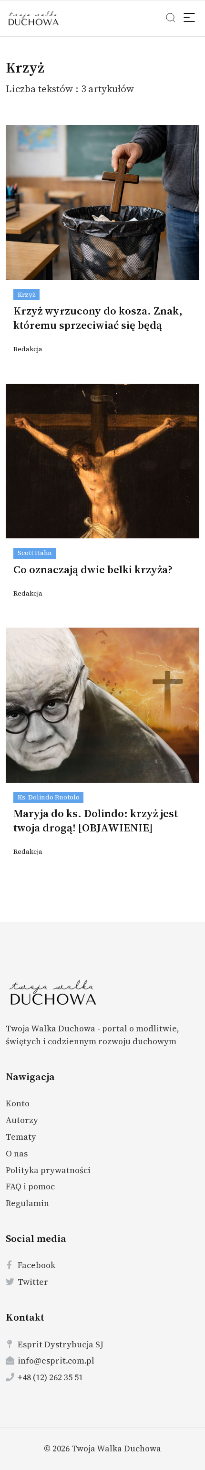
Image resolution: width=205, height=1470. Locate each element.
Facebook (36, 1265)
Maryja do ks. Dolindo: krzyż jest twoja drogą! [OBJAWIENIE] (95, 820)
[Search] (190, 19)
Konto (18, 1103)
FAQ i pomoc (30, 1186)
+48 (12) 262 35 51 (50, 1377)
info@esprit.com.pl (56, 1360)
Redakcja (27, 349)
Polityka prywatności (48, 1170)
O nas (17, 1153)
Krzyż (27, 294)
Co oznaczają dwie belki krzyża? (93, 569)
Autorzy (22, 1120)
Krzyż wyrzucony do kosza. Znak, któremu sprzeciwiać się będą (98, 318)
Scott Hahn (35, 552)
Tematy (21, 1137)
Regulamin (27, 1203)
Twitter (33, 1282)
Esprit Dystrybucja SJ (60, 1344)
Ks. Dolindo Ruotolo (49, 797)
